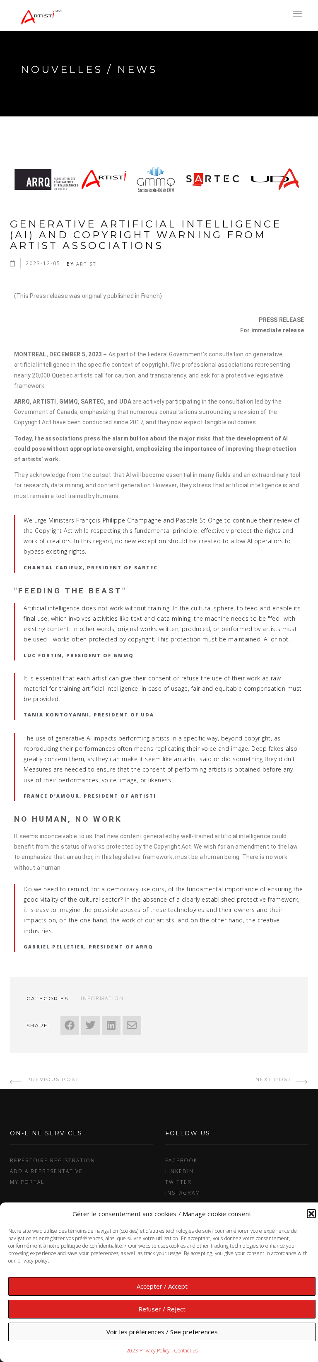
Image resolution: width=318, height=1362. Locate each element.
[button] (311, 1214)
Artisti (87, 264)
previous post (51, 1079)
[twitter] (90, 1025)
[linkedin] (111, 1025)
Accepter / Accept (162, 1286)
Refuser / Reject (162, 1309)
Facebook (181, 1160)
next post (274, 1079)
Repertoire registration (52, 1160)
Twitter (178, 1181)
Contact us (186, 1350)
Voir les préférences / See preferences (162, 1332)
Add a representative (46, 1171)
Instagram (182, 1192)
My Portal (27, 1181)
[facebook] (69, 1025)
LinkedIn (179, 1171)
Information (102, 998)
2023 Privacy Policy (148, 1350)
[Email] (132, 1025)
